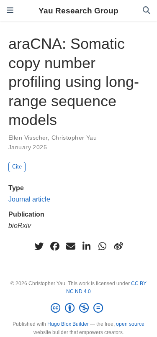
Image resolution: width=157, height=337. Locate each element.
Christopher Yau (74, 137)
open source (130, 324)
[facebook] (55, 246)
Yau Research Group (78, 10)
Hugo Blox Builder (68, 324)
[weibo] (118, 246)
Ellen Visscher (28, 137)
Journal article (29, 199)
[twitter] (39, 246)
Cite (17, 166)
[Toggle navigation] (10, 10)
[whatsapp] (102, 246)
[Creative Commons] (78, 308)
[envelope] (70, 246)
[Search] (146, 10)
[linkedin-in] (86, 246)
